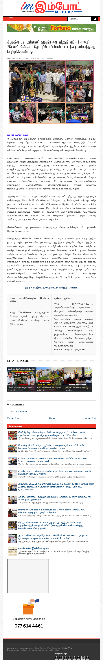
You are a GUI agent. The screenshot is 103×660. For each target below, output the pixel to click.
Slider (42, 58)
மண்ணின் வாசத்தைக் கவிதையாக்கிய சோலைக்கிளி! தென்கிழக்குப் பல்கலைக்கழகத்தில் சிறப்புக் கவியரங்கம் (51, 511)
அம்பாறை (49, 58)
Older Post (90, 418)
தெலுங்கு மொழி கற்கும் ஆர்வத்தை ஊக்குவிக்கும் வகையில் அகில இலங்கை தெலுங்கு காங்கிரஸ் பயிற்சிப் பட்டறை (51, 447)
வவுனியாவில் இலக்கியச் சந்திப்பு (34, 548)
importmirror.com (13, 650)
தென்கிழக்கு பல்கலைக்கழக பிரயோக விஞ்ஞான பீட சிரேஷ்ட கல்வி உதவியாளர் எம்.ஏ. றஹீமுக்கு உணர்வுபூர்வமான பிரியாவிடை (51, 434)
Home (52, 418)
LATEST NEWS (34, 58)
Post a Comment (19, 411)
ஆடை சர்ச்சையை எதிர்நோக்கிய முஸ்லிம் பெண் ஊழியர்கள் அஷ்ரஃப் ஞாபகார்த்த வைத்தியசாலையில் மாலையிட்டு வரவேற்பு (53, 537)
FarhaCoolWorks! (67, 648)
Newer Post (13, 418)
